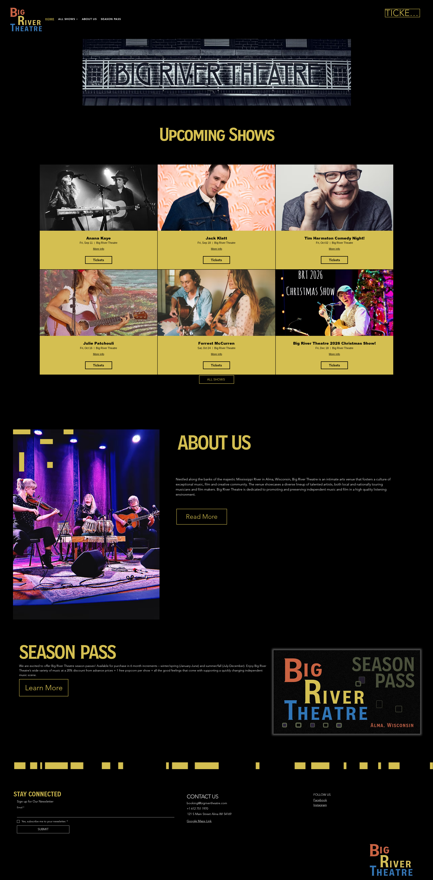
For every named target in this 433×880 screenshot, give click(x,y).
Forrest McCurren (216, 343)
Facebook (320, 800)
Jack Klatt (216, 238)
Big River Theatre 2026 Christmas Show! (334, 343)
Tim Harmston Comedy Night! (334, 238)
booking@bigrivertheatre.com (207, 803)
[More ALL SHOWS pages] (77, 19)
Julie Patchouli (98, 343)
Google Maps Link (199, 821)
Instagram (320, 805)
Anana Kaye (98, 238)
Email (20, 807)
